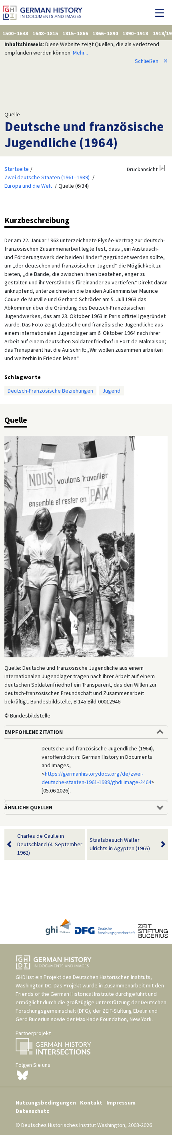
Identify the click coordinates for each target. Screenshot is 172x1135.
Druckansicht (142, 169)
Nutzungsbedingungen (46, 1102)
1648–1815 (45, 33)
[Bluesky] (22, 1074)
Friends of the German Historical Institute (65, 993)
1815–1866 (75, 33)
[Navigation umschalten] (161, 13)
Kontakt (91, 1102)
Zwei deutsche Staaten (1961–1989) (47, 177)
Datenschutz (32, 1111)
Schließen (151, 61)
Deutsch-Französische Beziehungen (50, 390)
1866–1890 (105, 33)
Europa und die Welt (28, 185)
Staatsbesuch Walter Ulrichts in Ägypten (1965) (120, 844)
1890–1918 (135, 33)
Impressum (121, 1102)
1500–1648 (15, 33)
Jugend (111, 390)
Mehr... (80, 52)
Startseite (16, 168)
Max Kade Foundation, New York (114, 1019)
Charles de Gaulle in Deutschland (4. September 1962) (49, 844)
